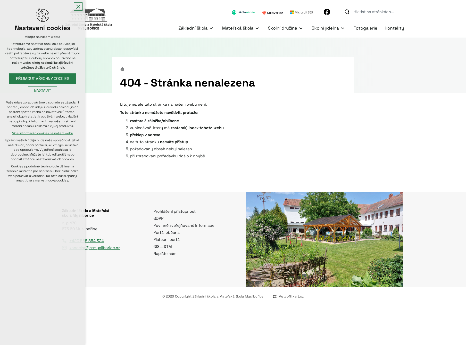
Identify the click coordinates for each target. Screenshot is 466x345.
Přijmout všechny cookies (42, 78)
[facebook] (327, 12)
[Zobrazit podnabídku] (211, 28)
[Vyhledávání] (372, 12)
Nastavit (42, 90)
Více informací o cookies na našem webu (42, 133)
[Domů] (123, 68)
